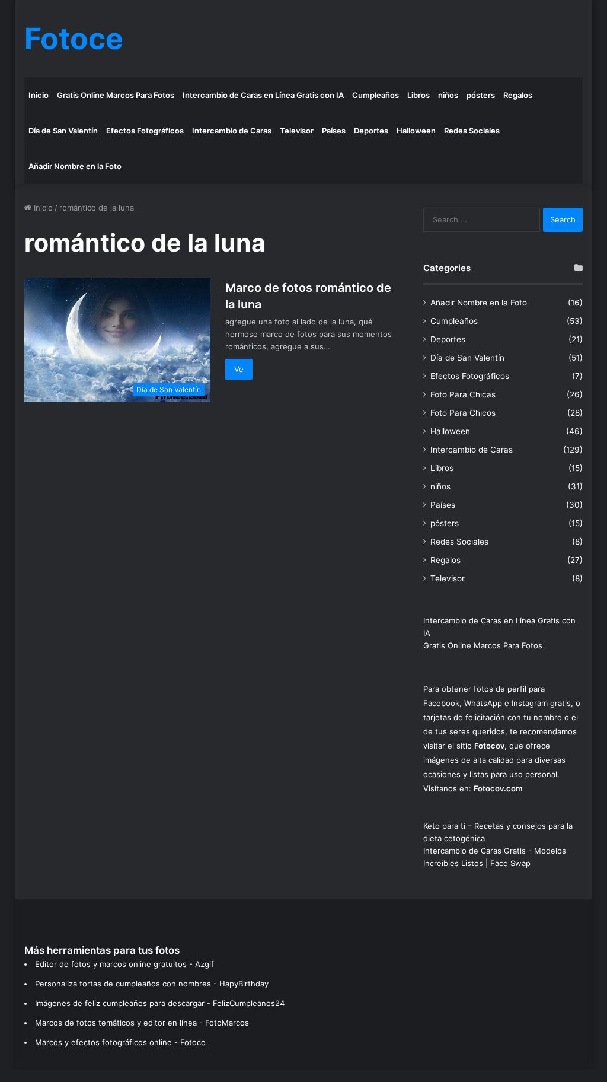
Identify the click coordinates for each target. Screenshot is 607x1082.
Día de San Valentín (63, 130)
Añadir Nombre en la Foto (75, 166)
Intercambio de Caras (231, 130)
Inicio (38, 95)
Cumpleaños (375, 95)
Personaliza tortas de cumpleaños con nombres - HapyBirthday (152, 983)
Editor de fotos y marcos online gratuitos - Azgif (124, 964)
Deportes (371, 130)
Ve (239, 369)
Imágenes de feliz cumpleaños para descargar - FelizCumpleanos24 (160, 1003)
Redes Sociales (472, 130)
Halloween (416, 130)
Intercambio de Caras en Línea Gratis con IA (263, 95)
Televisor (297, 130)
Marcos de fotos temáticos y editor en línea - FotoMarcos (142, 1022)
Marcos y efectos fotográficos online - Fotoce (120, 1042)
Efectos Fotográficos (145, 130)
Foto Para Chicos (463, 413)
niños (448, 95)
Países (334, 130)
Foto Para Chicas (463, 394)
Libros (418, 95)
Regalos (517, 95)
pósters (481, 95)
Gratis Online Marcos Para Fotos (115, 95)
